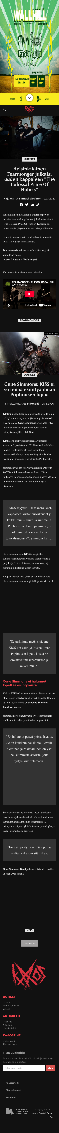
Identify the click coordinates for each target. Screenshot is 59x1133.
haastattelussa (32, 472)
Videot (6, 1009)
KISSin (7, 414)
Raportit (7, 1021)
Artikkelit (8, 1025)
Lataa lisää (29, 943)
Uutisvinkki (9, 1041)
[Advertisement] (29, 608)
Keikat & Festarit (11, 1005)
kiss (29, 930)
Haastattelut (9, 1028)
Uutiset (29, 159)
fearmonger (29, 320)
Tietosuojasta (10, 1044)
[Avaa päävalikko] (54, 109)
